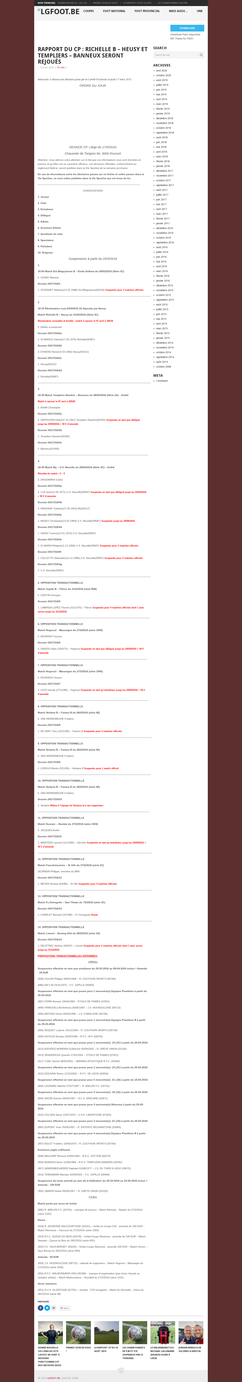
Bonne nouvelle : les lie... (73, 3)
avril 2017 (161, 209)
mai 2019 (161, 94)
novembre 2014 (164, 347)
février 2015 (163, 333)
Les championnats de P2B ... (173, 3)
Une (199, 11)
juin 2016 (161, 256)
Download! (187, 28)
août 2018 (162, 137)
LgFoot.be (53, 1378)
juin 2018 (161, 142)
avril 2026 (161, 70)
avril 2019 (161, 99)
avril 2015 (161, 323)
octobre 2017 (163, 180)
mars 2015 (162, 328)
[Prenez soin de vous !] (78, 1332)
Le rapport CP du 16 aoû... (138, 3)
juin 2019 (161, 89)
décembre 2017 (164, 170)
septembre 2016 (165, 242)
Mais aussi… (178, 11)
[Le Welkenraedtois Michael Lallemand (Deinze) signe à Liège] (162, 1332)
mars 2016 (162, 271)
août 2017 (162, 190)
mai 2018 (161, 147)
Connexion (162, 380)
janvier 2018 (163, 166)
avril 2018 (161, 151)
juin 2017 (161, 199)
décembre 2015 (164, 285)
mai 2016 (161, 261)
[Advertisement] (102, 33)
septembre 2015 (165, 299)
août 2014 (162, 361)
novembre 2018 (164, 123)
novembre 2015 (164, 290)
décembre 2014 (164, 342)
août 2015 (162, 304)
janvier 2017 (163, 223)
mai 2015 (161, 318)
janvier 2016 (163, 280)
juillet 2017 (162, 194)
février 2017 (163, 218)
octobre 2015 (163, 295)
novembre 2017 (164, 175)
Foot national (114, 11)
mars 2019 (162, 104)
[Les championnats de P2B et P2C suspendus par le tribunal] (134, 1332)
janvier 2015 (163, 338)
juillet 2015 (162, 309)
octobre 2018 (163, 127)
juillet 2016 (162, 252)
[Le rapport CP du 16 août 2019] (106, 1332)
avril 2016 (161, 266)
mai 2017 (161, 204)
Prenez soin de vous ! (105, 3)
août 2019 (162, 80)
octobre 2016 (163, 237)
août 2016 (162, 247)
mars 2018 (162, 156)
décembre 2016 (164, 228)
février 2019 (163, 108)
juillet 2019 (162, 84)
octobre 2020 (163, 75)
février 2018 (163, 161)
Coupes (88, 11)
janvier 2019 (163, 113)
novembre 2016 (164, 233)
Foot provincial (147, 11)
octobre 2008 (163, 366)
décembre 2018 (164, 118)
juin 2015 (161, 314)
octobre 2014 (163, 352)
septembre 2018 (165, 132)
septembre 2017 (165, 185)
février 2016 (163, 275)
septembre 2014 (165, 357)
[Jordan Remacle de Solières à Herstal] (191, 1332)
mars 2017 (162, 213)
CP (58, 67)
